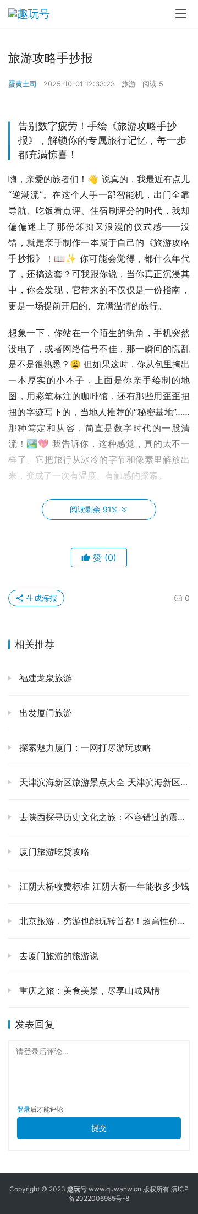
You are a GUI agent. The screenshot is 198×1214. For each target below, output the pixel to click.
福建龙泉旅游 (44, 678)
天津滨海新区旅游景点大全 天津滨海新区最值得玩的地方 (103, 782)
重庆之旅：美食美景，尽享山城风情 (88, 990)
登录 (23, 1109)
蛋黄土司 (22, 83)
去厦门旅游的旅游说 (57, 955)
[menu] (181, 14)
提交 (99, 1127)
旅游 (129, 83)
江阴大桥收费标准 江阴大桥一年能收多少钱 (102, 886)
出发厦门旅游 (44, 712)
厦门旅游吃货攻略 (53, 851)
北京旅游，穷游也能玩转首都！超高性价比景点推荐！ (103, 920)
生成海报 (40, 598)
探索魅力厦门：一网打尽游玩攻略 (83, 747)
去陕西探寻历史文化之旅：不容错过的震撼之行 (103, 816)
